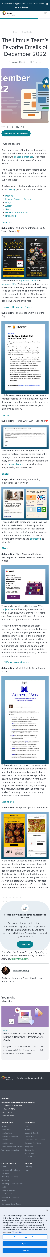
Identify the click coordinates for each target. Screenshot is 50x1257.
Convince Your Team (33, 1143)
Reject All (25, 1244)
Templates (29, 1147)
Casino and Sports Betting (11, 1204)
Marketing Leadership (9, 1177)
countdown (36, 539)
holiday (11, 189)
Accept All (25, 1251)
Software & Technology (10, 1197)
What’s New (29, 1153)
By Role (4, 1166)
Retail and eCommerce (10, 1194)
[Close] (47, 3)
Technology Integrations (10, 1150)
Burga (8, 202)
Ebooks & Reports (32, 1133)
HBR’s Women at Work (16, 212)
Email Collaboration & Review (12, 1147)
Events (27, 1129)
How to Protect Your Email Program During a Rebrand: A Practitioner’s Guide (24, 1037)
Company (29, 1163)
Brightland (10, 216)
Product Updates (31, 1157)
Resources (30, 1123)
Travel (3, 1200)
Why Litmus (5, 1126)
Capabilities (7, 1123)
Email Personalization (9, 1136)
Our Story (28, 1166)
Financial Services (8, 1190)
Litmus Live (29, 1136)
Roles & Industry (9, 1163)
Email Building (6, 1133)
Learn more (25, 944)
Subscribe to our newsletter (16, 133)
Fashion (4, 1187)
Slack (8, 209)
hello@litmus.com (19, 959)
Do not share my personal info (25, 1237)
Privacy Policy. (17, 1232)
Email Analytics (7, 1143)
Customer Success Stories (35, 1140)
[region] (25, 1232)
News (27, 1170)
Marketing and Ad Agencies (12, 1184)
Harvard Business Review (18, 199)
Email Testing (6, 1140)
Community (29, 1150)
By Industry (5, 1180)
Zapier (5, 474)
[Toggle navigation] (44, 13)
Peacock (9, 195)
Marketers (5, 1173)
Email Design (27, 32)
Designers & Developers (10, 1170)
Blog (15, 32)
